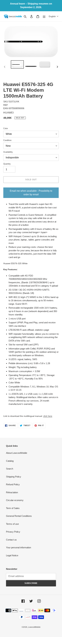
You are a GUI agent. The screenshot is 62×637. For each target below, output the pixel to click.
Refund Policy (13, 484)
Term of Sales (13, 508)
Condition (7, 140)
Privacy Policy (13, 531)
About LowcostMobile (16, 453)
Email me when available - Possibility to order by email (31, 193)
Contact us (11, 539)
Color (5, 128)
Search (9, 468)
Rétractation (12, 492)
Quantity (7, 164)
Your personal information (18, 547)
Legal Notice (12, 555)
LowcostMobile (34, 627)
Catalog (10, 461)
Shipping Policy (13, 476)
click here (47, 416)
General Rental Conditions (19, 516)
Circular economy (14, 500)
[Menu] (44, 16)
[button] (53, 16)
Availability (8, 152)
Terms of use (12, 524)
